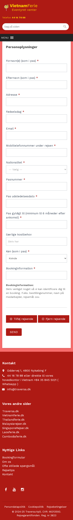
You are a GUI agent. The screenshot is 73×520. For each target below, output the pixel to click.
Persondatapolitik (14, 506)
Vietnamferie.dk (13, 415)
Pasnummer (15, 179)
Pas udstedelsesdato (21, 196)
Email (11, 128)
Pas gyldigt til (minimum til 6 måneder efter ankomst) (35, 215)
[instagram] (22, 489)
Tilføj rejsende (23, 319)
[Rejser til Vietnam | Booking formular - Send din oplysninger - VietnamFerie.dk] (20, 7)
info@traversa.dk (19, 389)
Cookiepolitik (36, 506)
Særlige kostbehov (19, 234)
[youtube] (14, 489)
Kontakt (7, 474)
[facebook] (6, 489)
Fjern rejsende (55, 319)
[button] (5, 37)
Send (14, 332)
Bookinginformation (20, 268)
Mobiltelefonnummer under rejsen (31, 145)
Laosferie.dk (10, 432)
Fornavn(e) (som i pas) (22, 61)
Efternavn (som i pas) (22, 78)
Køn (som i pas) (17, 251)
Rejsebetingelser (57, 506)
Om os (6, 461)
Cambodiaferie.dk (14, 436)
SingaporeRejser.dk (15, 428)
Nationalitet (15, 162)
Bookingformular (13, 457)
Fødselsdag (15, 111)
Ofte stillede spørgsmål (18, 466)
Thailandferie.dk (13, 419)
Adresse (13, 94)
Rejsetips (8, 470)
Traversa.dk (10, 411)
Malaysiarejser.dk (14, 423)
